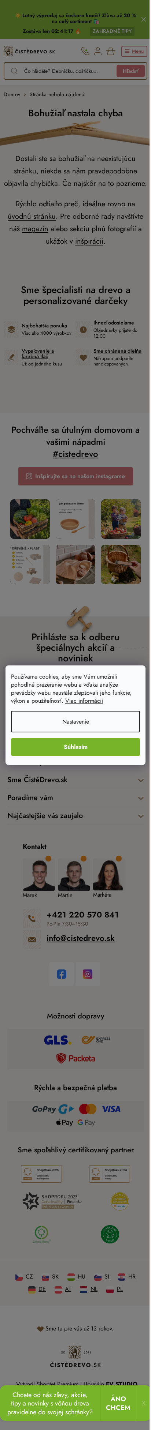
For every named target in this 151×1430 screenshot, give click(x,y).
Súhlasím (73, 747)
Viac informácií (84, 701)
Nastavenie (72, 721)
